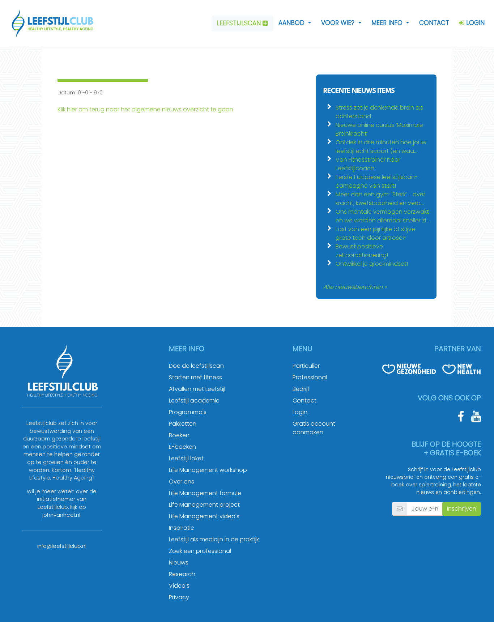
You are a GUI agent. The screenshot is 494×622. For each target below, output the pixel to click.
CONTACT (434, 22)
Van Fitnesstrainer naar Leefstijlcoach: (368, 164)
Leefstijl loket (186, 458)
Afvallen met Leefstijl (197, 389)
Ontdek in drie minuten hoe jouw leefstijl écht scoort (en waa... (381, 146)
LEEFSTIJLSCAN (240, 23)
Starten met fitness (195, 377)
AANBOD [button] (292, 22)
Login (300, 412)
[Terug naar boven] (479, 607)
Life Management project (204, 504)
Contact (304, 400)
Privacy (179, 597)
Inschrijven (461, 508)
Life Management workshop (208, 470)
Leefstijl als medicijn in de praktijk (214, 539)
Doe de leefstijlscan (196, 366)
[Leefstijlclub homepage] (49, 23)
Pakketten (182, 423)
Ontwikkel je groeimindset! (372, 264)
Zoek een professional (200, 551)
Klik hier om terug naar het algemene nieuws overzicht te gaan (145, 109)
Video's (179, 585)
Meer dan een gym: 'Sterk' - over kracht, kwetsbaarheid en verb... (380, 198)
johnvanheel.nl (61, 515)
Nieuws (178, 562)
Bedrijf (301, 389)
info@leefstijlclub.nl (61, 546)
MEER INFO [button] (387, 22)
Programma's (187, 412)
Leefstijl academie (194, 400)
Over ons (181, 481)
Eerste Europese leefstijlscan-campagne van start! (377, 181)
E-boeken (182, 447)
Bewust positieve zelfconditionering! (362, 250)
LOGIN (474, 22)
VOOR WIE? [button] (338, 22)
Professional (310, 377)
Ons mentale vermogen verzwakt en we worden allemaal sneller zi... (382, 216)
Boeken (179, 435)
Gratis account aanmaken (314, 427)
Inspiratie (181, 528)
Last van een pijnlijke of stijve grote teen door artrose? (375, 233)
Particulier (306, 366)
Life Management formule (205, 493)
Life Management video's (204, 516)
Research (182, 574)
